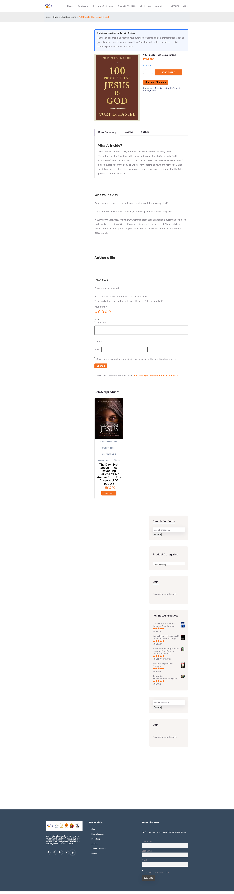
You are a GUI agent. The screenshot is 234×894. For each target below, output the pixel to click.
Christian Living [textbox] (160, 565)
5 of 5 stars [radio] (109, 311)
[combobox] (141, 318)
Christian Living (68, 17)
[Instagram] (54, 852)
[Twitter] (66, 852)
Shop (142, 6)
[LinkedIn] (60, 852)
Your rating (100, 306)
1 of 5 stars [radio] (95, 311)
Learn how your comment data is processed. (156, 375)
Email (97, 349)
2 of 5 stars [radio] (99, 311)
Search (157, 534)
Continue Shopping (155, 82)
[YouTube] (72, 852)
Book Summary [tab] (107, 132)
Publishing (83, 6)
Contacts (175, 6)
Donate (186, 6)
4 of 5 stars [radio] (106, 311)
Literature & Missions (103, 6)
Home (70, 6)
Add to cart (168, 72)
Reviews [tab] (128, 132)
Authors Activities (156, 6)
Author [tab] (145, 132)
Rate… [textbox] (97, 319)
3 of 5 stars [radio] (102, 311)
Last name (147, 851)
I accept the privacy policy (156, 872)
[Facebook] (48, 852)
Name (98, 341)
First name (147, 841)
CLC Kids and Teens (127, 6)
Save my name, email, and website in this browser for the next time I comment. (136, 359)
